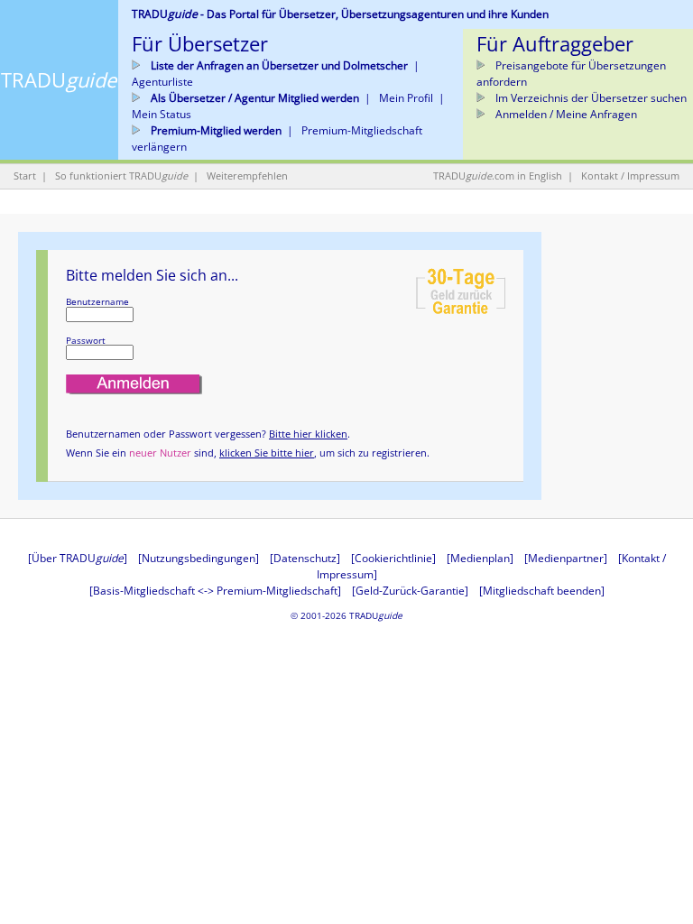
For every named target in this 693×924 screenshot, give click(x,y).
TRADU (58, 79)
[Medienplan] (480, 558)
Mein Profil (406, 98)
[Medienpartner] (565, 558)
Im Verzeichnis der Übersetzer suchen (590, 98)
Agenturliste (162, 81)
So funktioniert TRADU (121, 175)
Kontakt (599, 175)
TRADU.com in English (497, 175)
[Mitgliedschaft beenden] (542, 590)
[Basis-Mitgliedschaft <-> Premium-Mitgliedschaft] (215, 590)
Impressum (653, 175)
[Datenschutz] (305, 558)
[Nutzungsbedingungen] (198, 558)
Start (25, 175)
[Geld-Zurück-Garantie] (410, 590)
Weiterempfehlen (247, 175)
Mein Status (161, 114)
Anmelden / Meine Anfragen (565, 114)
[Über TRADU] (77, 558)
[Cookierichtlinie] (393, 558)
